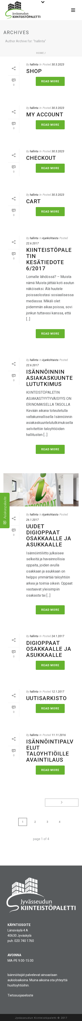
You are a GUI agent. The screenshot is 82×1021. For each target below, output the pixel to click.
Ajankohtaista (50, 238)
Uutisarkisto (46, 698)
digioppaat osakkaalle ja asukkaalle (48, 649)
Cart (33, 201)
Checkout (41, 158)
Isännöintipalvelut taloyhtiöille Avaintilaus (50, 750)
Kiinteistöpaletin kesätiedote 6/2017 (49, 259)
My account (44, 114)
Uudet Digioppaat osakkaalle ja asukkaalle (48, 535)
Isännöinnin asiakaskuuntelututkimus (49, 378)
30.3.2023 (58, 64)
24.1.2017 (58, 636)
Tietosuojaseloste (20, 995)
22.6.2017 (32, 243)
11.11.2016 (59, 735)
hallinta (34, 64)
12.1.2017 (58, 691)
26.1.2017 (32, 519)
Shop (34, 71)
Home (40, 53)
